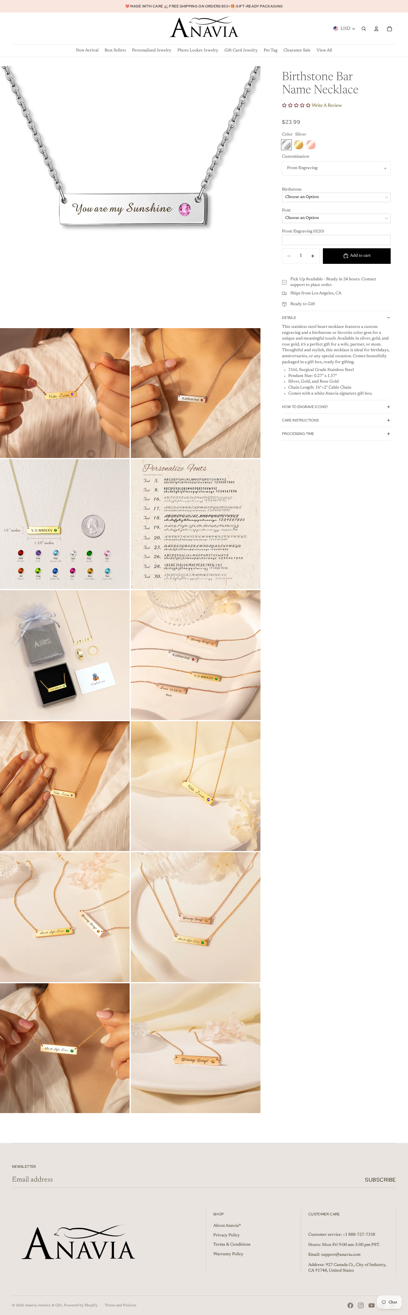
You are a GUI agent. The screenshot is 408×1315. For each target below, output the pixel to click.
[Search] (363, 28)
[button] (336, 190)
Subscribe (380, 1179)
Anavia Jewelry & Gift (43, 1305)
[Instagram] (360, 1305)
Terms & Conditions (232, 1245)
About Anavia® (227, 1226)
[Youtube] (371, 1305)
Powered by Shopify (81, 1305)
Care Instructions (300, 420)
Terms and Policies (120, 1305)
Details (289, 317)
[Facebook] (350, 1305)
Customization (295, 157)
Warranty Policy (228, 1254)
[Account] (376, 28)
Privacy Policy (226, 1235)
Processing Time (298, 433)
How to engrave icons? (305, 406)
